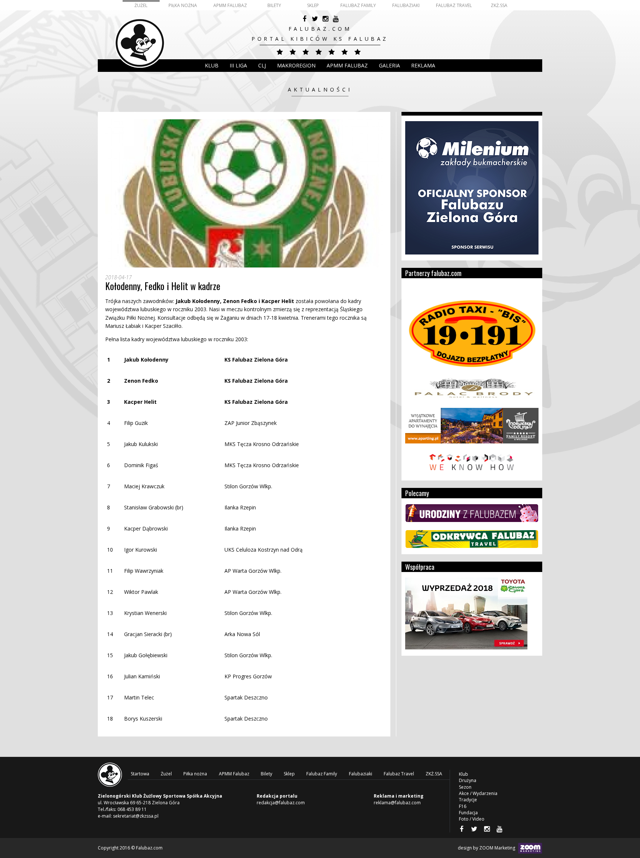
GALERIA (389, 65)
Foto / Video (471, 819)
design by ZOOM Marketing (487, 848)
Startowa (140, 774)
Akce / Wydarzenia (478, 793)
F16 (462, 806)
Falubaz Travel (454, 5)
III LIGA (238, 65)
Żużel (140, 5)
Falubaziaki (406, 5)
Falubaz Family (358, 5)
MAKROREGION (296, 65)
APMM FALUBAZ (347, 65)
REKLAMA (423, 65)
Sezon (465, 787)
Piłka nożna (183, 5)
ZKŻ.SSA (499, 5)
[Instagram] (325, 19)
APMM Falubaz (230, 5)
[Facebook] (304, 19)
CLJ (262, 65)
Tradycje (468, 800)
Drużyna (467, 780)
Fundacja (468, 812)
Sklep (313, 5)
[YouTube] (335, 19)
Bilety (274, 5)
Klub (212, 65)
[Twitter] (314, 19)
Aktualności (320, 89)
